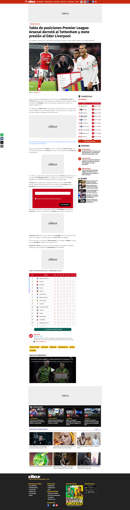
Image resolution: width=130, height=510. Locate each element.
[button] (1, 134)
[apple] (93, 491)
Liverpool (33, 350)
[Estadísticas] (85, 1)
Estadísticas (86, 96)
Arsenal (72, 347)
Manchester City (63, 347)
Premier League (34, 347)
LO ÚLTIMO (82, 179)
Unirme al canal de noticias (54, 329)
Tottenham (53, 347)
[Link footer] (34, 476)
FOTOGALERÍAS (38, 407)
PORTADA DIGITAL (71, 484)
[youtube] (56, 505)
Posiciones (45, 347)
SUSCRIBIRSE (65, 204)
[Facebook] (48, 505)
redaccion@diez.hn (40, 341)
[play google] (93, 487)
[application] (52, 370)
